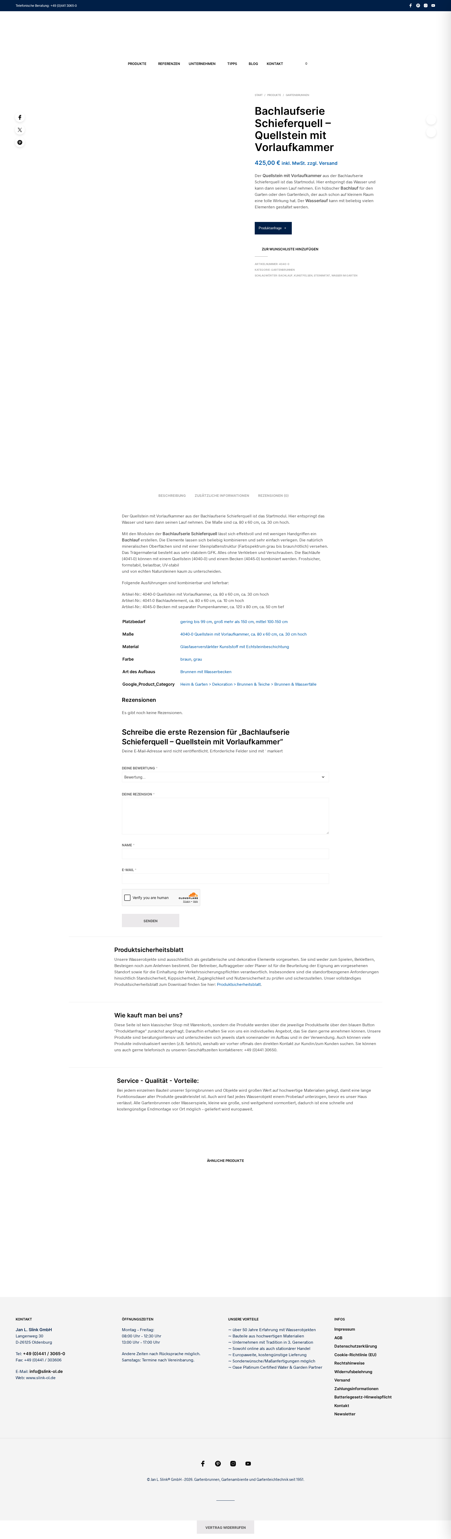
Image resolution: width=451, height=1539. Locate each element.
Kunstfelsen (303, 275)
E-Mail (129, 870)
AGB (338, 1337)
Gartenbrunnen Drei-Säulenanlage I (256, 1268)
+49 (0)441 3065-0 (63, 5)
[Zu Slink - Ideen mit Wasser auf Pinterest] (418, 5)
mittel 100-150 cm (272, 621)
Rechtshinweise (349, 1363)
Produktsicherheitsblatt (239, 984)
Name (128, 845)
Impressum (344, 1329)
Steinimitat (322, 275)
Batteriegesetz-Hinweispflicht (363, 1397)
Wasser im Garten (344, 275)
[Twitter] (20, 130)
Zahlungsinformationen (356, 1388)
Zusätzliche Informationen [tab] (222, 495)
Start (259, 94)
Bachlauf (285, 275)
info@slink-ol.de (46, 1371)
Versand (342, 1380)
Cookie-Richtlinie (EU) (355, 1354)
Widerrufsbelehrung (353, 1371)
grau (197, 658)
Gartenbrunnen (297, 94)
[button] (303, 63)
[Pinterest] (20, 142)
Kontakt (275, 64)
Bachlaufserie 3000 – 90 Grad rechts (336, 1268)
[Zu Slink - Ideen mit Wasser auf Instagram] (426, 5)
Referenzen (169, 64)
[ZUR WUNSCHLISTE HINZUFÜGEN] (105, 1253)
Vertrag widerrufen (225, 1527)
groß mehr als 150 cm (234, 621)
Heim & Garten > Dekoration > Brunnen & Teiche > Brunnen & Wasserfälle (248, 683)
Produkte (137, 64)
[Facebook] (20, 117)
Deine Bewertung (140, 768)
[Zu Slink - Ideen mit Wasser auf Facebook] (410, 5)
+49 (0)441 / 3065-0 (44, 1353)
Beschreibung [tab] (172, 495)
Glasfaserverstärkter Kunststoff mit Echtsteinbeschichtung (234, 646)
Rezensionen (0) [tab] (273, 495)
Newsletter (344, 1413)
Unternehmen (202, 64)
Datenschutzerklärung (355, 1346)
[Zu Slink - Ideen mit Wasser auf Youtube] (433, 5)
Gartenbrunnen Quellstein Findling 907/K (179, 1268)
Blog (253, 64)
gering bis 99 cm (196, 621)
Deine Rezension (138, 794)
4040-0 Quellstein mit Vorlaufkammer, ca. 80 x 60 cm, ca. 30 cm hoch (243, 633)
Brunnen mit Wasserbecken (206, 671)
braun (185, 658)
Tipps (232, 64)
